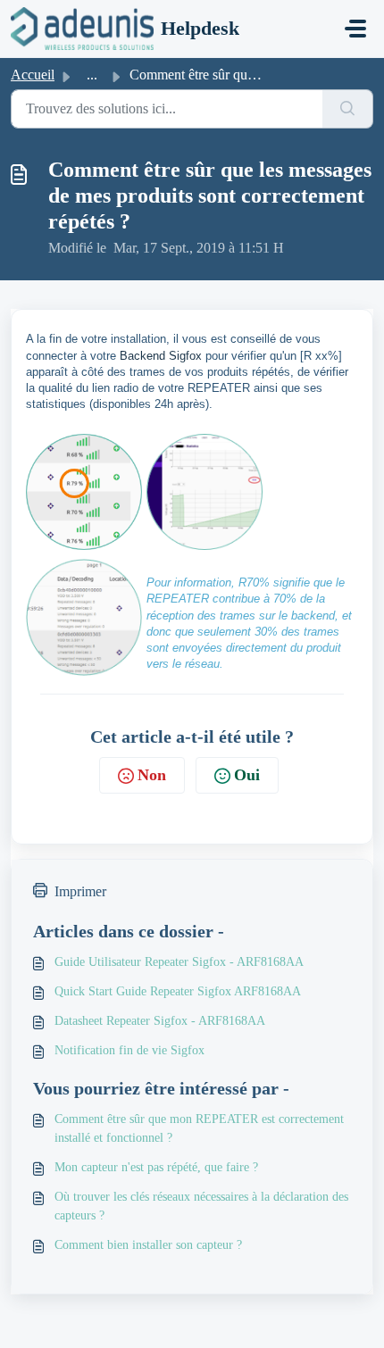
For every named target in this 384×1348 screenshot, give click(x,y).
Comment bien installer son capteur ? (148, 1245)
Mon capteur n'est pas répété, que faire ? (156, 1167)
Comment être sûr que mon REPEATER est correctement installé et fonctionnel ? (199, 1128)
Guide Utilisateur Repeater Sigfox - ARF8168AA (179, 962)
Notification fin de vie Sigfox (129, 1050)
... (92, 74)
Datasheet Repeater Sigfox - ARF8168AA (159, 1021)
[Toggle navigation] (355, 28)
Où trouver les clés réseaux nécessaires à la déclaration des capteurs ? (201, 1206)
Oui (247, 775)
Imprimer (80, 891)
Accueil (32, 74)
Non (152, 775)
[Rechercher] (347, 109)
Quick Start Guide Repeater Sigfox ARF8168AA (177, 991)
